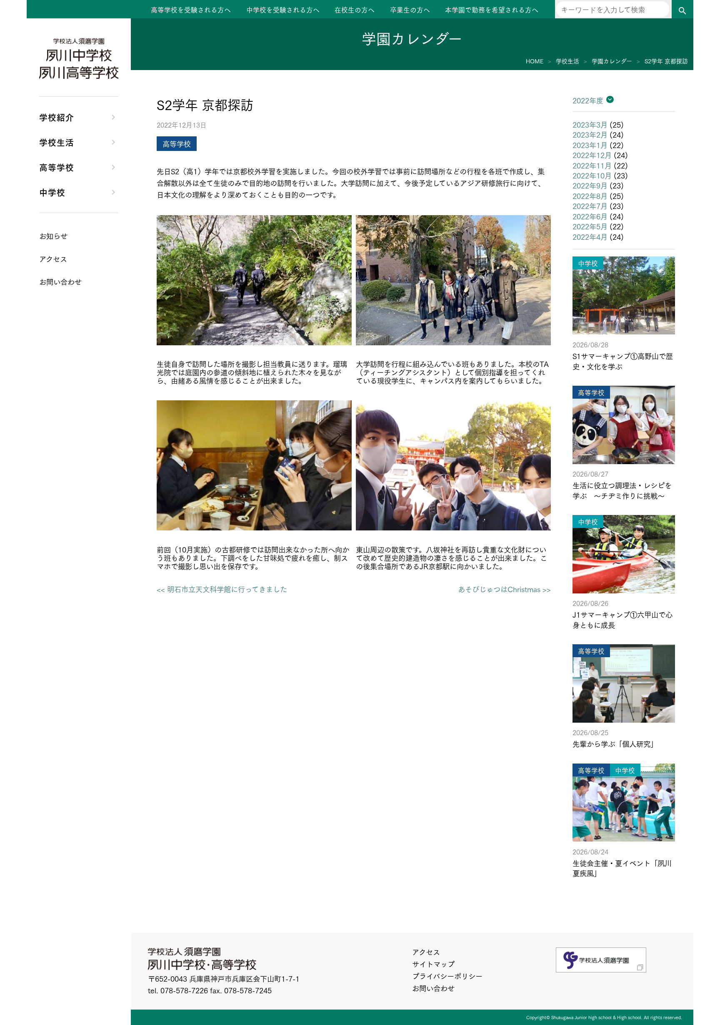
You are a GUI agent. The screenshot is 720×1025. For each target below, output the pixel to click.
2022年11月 (592, 165)
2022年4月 (590, 236)
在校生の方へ (355, 9)
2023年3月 (590, 124)
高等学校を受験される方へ (191, 9)
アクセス (426, 951)
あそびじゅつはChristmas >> (504, 589)
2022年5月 (590, 226)
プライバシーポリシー (447, 976)
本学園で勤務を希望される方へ (491, 9)
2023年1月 (590, 145)
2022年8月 (590, 195)
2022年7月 (590, 205)
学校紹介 (56, 117)
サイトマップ (433, 964)
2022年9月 (590, 185)
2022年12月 (592, 155)
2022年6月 (590, 216)
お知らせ (53, 235)
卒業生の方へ (410, 9)
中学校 (52, 192)
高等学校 (56, 167)
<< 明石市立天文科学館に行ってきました (222, 589)
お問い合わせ (433, 988)
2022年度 (587, 100)
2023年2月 (590, 134)
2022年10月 (592, 175)
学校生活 (56, 142)
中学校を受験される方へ (283, 9)
